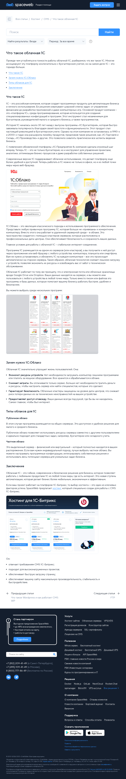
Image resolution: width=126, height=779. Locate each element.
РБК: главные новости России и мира (83, 659)
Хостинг (35, 19)
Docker (68, 683)
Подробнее (22, 639)
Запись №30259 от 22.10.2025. (101, 769)
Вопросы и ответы (74, 720)
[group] (90, 41)
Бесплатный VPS (93, 650)
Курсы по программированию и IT (81, 672)
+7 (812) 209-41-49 (17, 663)
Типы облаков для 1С (20, 82)
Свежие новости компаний (78, 663)
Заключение (15, 87)
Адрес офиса (47, 761)
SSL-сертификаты (93, 629)
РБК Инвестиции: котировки (79, 668)
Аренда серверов (73, 629)
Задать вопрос (102, 4)
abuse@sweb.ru (106, 764)
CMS (46, 19)
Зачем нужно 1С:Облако (22, 77)
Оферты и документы (72, 750)
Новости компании (74, 704)
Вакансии (69, 708)
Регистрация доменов (75, 625)
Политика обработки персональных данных (80, 747)
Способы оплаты (93, 720)
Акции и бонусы (72, 654)
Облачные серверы (92, 620)
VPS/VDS (108, 620)
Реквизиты (109, 720)
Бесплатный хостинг (90, 645)
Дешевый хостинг (73, 650)
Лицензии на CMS (74, 634)
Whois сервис (71, 645)
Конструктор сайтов (98, 625)
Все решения (110, 688)
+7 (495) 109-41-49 (17, 667)
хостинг (57, 488)
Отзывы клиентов (98, 699)
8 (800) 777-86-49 (16, 670)
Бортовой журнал (94, 704)
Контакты (110, 704)
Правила (68, 744)
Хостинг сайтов (72, 620)
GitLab (87, 683)
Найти (109, 32)
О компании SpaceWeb (76, 699)
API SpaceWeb (90, 654)
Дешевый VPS (111, 650)
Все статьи (22, 19)
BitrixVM (82, 688)
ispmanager (70, 688)
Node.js (77, 683)
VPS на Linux (95, 688)
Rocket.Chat (111, 683)
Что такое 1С (16, 72)
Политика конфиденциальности (76, 740)
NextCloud (98, 683)
